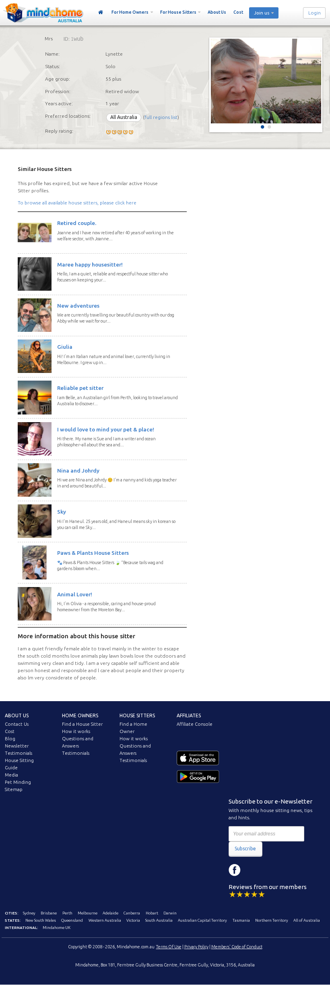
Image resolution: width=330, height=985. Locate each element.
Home (101, 12)
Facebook (235, 870)
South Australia (159, 920)
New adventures (78, 305)
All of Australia (306, 920)
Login (314, 12)
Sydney (29, 913)
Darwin (170, 913)
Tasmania (241, 920)
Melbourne (87, 913)
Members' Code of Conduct (236, 946)
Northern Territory (271, 920)
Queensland (72, 920)
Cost (238, 12)
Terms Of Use (169, 946)
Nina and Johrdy (78, 470)
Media (11, 775)
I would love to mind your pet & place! (105, 429)
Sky (61, 511)
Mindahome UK (56, 927)
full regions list (160, 117)
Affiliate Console (194, 724)
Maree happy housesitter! (90, 264)
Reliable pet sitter (80, 388)
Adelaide (110, 913)
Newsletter (17, 745)
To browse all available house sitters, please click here (77, 202)
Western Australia (105, 920)
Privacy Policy (196, 946)
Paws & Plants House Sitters (93, 553)
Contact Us (17, 724)
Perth (67, 913)
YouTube (271, 870)
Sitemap (14, 789)
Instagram (253, 870)
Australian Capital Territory (202, 920)
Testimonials (18, 753)
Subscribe (245, 848)
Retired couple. (76, 223)
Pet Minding (18, 782)
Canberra (132, 913)
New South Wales (40, 920)
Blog (10, 738)
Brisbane (49, 913)
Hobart (152, 913)
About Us (217, 12)
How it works (76, 731)
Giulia (64, 347)
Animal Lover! (74, 594)
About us (17, 715)
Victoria (133, 920)
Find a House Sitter (82, 724)
